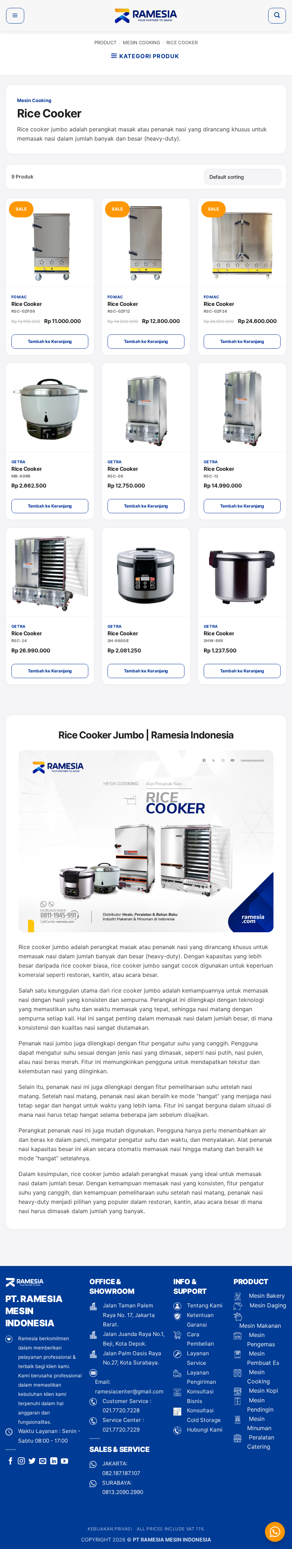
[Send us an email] (42, 1461)
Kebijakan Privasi (110, 1529)
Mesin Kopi (262, 1390)
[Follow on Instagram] (21, 1461)
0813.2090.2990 (122, 1492)
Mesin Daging (267, 1305)
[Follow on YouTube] (64, 1461)
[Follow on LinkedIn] (53, 1461)
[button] (15, 16)
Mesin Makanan (260, 1325)
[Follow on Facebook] (10, 1461)
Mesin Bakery (266, 1295)
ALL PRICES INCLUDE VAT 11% (170, 1529)
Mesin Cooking (141, 42)
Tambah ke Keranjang (50, 341)
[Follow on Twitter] (32, 1461)
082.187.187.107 (121, 1473)
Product (105, 42)
